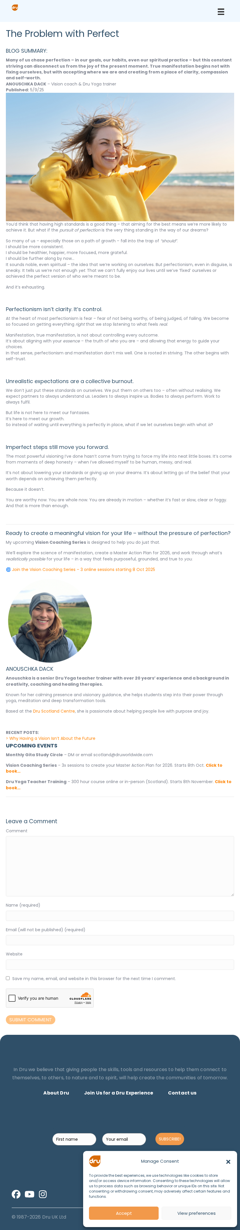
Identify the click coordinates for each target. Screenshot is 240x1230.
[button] (228, 1161)
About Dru (56, 1093)
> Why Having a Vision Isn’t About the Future (50, 738)
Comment (17, 831)
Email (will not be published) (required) (45, 930)
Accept (124, 1213)
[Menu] (221, 11)
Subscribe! (170, 1139)
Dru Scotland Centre (54, 711)
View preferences (196, 1213)
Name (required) (23, 905)
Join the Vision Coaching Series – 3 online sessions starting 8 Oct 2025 (83, 569)
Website (14, 954)
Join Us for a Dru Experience (118, 1093)
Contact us (182, 1093)
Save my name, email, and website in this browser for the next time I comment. (94, 979)
